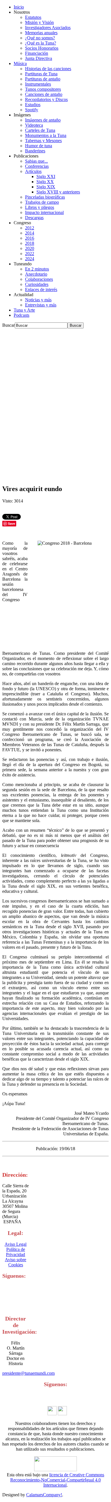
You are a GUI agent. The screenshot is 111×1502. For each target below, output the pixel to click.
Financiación (36, 53)
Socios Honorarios (41, 48)
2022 (29, 253)
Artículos (33, 171)
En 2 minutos (37, 269)
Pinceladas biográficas (45, 197)
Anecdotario (36, 274)
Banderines (35, 150)
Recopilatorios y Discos (46, 99)
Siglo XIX (45, 186)
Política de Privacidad (15, 1252)
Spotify (31, 109)
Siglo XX (45, 181)
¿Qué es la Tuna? (40, 43)
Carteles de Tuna (40, 130)
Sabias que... (36, 161)
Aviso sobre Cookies (15, 1262)
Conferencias (37, 166)
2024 (29, 258)
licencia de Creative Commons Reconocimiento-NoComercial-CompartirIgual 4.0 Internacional (57, 1479)
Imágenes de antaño (43, 120)
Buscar (8, 325)
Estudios (32, 104)
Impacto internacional (44, 212)
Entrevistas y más (40, 304)
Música (20, 63)
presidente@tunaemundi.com (28, 1373)
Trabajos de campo (42, 202)
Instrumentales (38, 84)
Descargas (34, 217)
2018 (29, 243)
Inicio (19, 7)
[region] (55, 403)
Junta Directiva (38, 58)
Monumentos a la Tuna (45, 135)
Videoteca (34, 125)
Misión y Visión (39, 22)
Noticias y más (38, 299)
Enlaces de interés (41, 289)
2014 (29, 233)
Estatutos (33, 17)
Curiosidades (36, 284)
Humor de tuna (38, 145)
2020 (29, 248)
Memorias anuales (41, 32)
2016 (29, 238)
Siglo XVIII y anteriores (58, 191)
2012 (29, 227)
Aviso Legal (15, 1244)
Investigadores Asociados (48, 27)
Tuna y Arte (24, 310)
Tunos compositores (43, 89)
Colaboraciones (39, 279)
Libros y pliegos (39, 207)
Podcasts (21, 315)
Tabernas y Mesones (43, 140)
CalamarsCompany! (44, 1494)
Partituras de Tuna (41, 73)
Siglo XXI (45, 176)
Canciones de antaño (43, 94)
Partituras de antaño (42, 78)
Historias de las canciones (48, 68)
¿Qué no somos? (40, 37)
